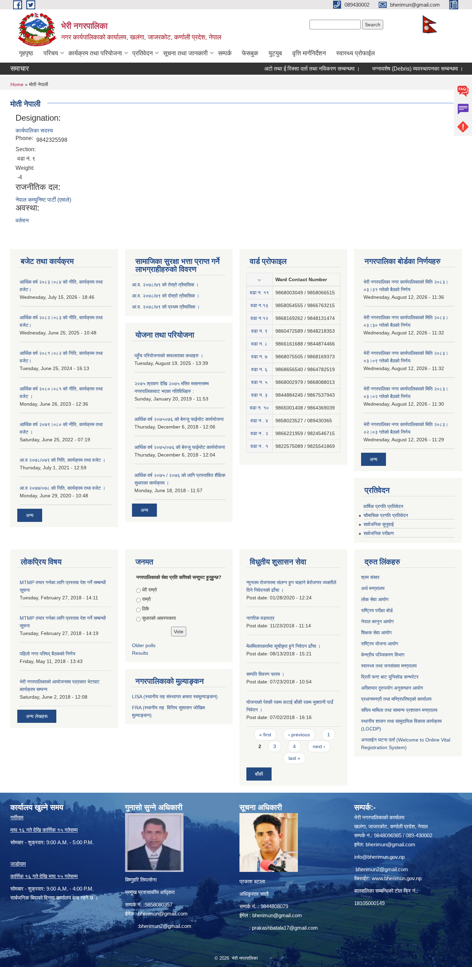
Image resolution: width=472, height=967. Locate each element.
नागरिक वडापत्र (260, 618)
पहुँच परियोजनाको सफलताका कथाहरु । (168, 355)
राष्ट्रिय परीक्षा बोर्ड (377, 610)
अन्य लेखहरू (37, 716)
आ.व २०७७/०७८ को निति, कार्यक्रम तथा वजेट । (62, 488)
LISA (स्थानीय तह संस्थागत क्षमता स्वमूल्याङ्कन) (175, 696)
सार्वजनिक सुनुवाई (379, 524)
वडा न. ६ (259, 369)
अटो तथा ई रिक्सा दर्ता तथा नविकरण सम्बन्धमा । (295, 69)
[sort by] (259, 279)
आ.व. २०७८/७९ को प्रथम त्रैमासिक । (166, 307)
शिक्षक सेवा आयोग (376, 632)
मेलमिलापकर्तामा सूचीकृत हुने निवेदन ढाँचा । (283, 646)
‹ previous (299, 734)
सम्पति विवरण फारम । (265, 674)
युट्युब (275, 53)
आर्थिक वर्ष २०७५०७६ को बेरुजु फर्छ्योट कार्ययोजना (179, 419)
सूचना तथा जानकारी (185, 53)
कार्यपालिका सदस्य (34, 130)
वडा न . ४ (259, 420)
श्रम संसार (370, 577)
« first (265, 734)
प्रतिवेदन (142, 53)
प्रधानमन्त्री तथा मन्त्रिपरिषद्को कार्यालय (396, 699)
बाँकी (259, 774)
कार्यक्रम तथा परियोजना (95, 53)
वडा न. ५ (259, 382)
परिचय (51, 53)
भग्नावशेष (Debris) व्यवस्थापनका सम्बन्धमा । (400, 69)
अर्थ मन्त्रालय (373, 588)
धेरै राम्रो (149, 589)
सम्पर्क (225, 53)
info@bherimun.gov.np (379, 857)
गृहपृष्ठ (26, 53)
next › (319, 746)
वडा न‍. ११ (259, 292)
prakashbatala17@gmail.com (285, 928)
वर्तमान (22, 220)
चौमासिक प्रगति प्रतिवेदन (386, 515)
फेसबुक (250, 53)
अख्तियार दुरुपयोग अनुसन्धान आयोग (392, 688)
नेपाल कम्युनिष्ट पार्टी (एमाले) (43, 200)
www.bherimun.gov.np (397, 878)
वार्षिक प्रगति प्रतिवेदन (383, 506)
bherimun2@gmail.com (165, 926)
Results (140, 653)
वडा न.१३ (259, 305)
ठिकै (145, 608)
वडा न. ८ (259, 344)
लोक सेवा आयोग (374, 599)
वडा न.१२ (259, 318)
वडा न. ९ (259, 331)
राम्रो (146, 599)
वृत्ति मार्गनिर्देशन (309, 53)
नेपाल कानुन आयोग (377, 621)
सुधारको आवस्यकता (159, 618)
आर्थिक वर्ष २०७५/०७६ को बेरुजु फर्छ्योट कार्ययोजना (179, 447)
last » (294, 758)
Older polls (143, 645)
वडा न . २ (259, 433)
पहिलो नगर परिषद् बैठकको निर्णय (47, 653)
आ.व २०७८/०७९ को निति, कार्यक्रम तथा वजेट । (62, 460)
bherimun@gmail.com (163, 914)
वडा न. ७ (259, 356)
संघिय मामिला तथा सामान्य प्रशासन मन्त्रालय (399, 710)
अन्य (30, 515)
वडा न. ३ (259, 395)
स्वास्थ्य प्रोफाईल (355, 53)
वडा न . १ (259, 446)
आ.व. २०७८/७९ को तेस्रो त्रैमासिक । (165, 284)
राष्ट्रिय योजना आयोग (379, 643)
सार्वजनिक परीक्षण (379, 533)
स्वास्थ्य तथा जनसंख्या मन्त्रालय (389, 666)
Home (16, 84)
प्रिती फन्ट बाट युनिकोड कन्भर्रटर (389, 677)
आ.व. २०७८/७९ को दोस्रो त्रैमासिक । (165, 295)
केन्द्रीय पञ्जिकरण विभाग (382, 654)
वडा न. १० (259, 408)
